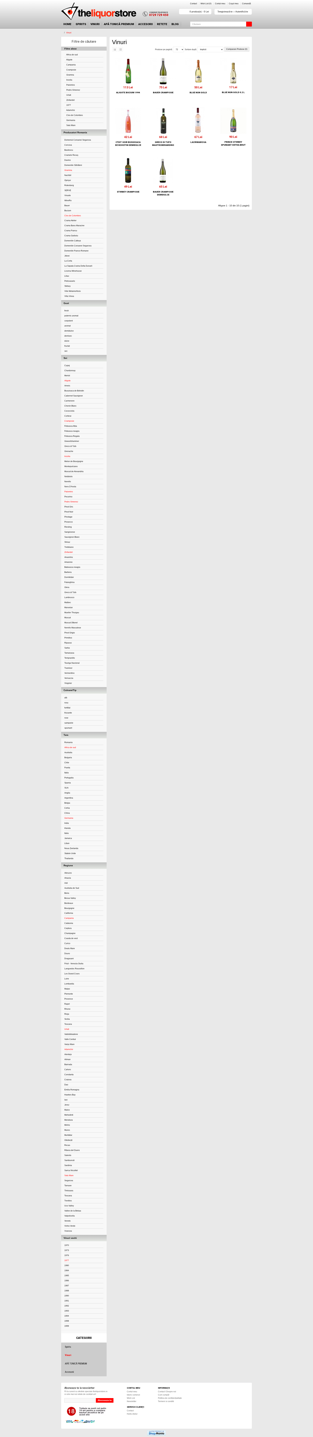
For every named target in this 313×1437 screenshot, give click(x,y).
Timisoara (68, 1190)
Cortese (67, 416)
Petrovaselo (69, 281)
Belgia (67, 803)
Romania (68, 742)
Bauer (67, 205)
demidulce (69, 331)
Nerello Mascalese (72, 628)
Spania (67, 783)
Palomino (70, 85)
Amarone (68, 562)
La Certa (68, 261)
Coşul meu (233, 3)
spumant (68, 728)
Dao (66, 1085)
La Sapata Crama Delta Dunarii (78, 266)
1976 (66, 1255)
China (67, 813)
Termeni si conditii (166, 1401)
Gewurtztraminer (71, 441)
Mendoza (68, 1120)
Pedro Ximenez (73, 90)
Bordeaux (68, 903)
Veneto (67, 1221)
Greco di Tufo (70, 446)
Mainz (67, 1110)
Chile (66, 762)
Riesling (68, 527)
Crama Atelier (70, 220)
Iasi (65, 1100)
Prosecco (68, 522)
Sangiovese (69, 532)
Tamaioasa (69, 653)
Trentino (68, 1201)
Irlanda (67, 828)
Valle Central (70, 1039)
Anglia (67, 793)
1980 (66, 1265)
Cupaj (67, 365)
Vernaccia (68, 678)
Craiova (67, 1079)
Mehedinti (68, 1115)
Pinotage (68, 517)
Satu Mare (70, 125)
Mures (67, 1130)
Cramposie (71, 70)
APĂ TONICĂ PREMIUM (119, 24)
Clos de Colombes (74, 115)
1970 (66, 1245)
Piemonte (68, 994)
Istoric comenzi (133, 1395)
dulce (66, 341)
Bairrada (68, 1064)
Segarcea (68, 1180)
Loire (66, 979)
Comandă (246, 3)
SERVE (67, 190)
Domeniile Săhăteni (73, 165)
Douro (67, 953)
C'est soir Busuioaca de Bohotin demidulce (128, 143)
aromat (67, 326)
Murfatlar (68, 1135)
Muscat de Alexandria (73, 471)
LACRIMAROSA (198, 142)
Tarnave (68, 1185)
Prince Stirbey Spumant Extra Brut (233, 143)
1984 (66, 1270)
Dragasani (69, 958)
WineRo (68, 200)
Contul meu (220, 3)
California (68, 913)
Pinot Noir (68, 512)
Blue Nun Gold (198, 92)
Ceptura (68, 928)
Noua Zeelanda (71, 848)
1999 (66, 1326)
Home (67, 24)
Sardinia (68, 1165)
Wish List (131, 1398)
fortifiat (67, 708)
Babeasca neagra (72, 567)
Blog (175, 24)
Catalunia (68, 923)
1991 (66, 1301)
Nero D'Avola (70, 486)
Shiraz (67, 542)
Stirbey (67, 286)
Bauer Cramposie (163, 92)
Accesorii (145, 24)
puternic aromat (71, 316)
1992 (66, 1306)
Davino (67, 160)
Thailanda (68, 858)
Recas (67, 1145)
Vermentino (69, 673)
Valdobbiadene (71, 1034)
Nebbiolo (68, 476)
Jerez (66, 1105)
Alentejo (68, 1054)
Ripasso (68, 643)
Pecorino (68, 497)
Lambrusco (69, 597)
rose (66, 718)
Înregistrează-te (225, 11)
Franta (67, 768)
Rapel (67, 1004)
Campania (71, 65)
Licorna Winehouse (73, 271)
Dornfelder (69, 577)
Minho (67, 1125)
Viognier (68, 683)
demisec (68, 336)
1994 (66, 1316)
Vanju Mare (69, 1044)
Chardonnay (69, 370)
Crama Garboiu (71, 236)
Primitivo (68, 638)
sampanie (68, 723)
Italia (66, 773)
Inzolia (69, 80)
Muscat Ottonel (71, 623)
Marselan (68, 607)
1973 (66, 1250)
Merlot (67, 375)
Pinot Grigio (69, 633)
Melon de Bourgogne (73, 461)
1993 (66, 1311)
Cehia (67, 808)
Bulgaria (68, 757)
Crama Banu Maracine (74, 225)
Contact (193, 3)
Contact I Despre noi (167, 1392)
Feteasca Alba (70, 426)
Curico (67, 943)
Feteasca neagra (71, 431)
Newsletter (131, 1401)
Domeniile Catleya (72, 241)
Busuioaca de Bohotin (74, 391)
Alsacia (67, 878)
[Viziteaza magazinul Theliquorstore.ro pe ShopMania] (156, 1432)
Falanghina (69, 582)
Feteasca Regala (72, 436)
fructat (67, 346)
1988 (66, 1291)
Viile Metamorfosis (72, 291)
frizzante (68, 713)
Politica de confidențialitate (170, 1398)
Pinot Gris (68, 507)
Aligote (69, 60)
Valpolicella (69, 1216)
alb (65, 698)
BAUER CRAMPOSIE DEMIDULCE (163, 193)
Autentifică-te (241, 11)
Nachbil (67, 175)
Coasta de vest (71, 938)
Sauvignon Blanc (72, 537)
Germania (70, 120)
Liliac (66, 276)
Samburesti (69, 1160)
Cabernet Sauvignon (73, 396)
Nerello (67, 481)
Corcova (68, 145)
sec (65, 351)
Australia (68, 752)
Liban (66, 843)
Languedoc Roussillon (74, 968)
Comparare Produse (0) (236, 49)
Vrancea (68, 1231)
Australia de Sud (71, 888)
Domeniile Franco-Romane (76, 251)
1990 (66, 1296)
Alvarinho (68, 557)
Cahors (67, 1069)
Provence (68, 999)
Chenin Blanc (70, 406)
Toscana (68, 1024)
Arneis (67, 386)
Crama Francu (70, 230)
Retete (162, 24)
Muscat (67, 617)
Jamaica (68, 838)
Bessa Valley (70, 898)
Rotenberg (69, 185)
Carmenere (69, 401)
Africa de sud (72, 55)
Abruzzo (68, 873)
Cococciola (69, 411)
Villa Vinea (69, 296)
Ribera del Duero (72, 1150)
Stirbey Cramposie (128, 192)
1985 (66, 1275)
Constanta (69, 1074)
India (66, 823)
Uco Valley (69, 1206)
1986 (66, 1280)
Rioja (66, 1014)
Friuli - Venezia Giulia (73, 963)
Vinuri (95, 24)
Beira (66, 893)
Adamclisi (70, 110)
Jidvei (67, 256)
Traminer (68, 668)
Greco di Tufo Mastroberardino (163, 143)
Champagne (69, 933)
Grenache (68, 451)
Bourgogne (69, 908)
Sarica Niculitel (71, 1170)
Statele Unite (70, 853)
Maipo (67, 989)
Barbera (68, 572)
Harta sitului (132, 1414)
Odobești (68, 1140)
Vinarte (67, 195)
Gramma (70, 75)
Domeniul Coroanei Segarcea (77, 140)
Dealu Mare (69, 948)
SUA (66, 788)
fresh (66, 311)
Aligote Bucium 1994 (128, 92)
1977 (68, 105)
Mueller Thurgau (71, 612)
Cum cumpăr (163, 1395)
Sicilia (67, 1019)
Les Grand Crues (72, 974)
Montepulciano (71, 466)
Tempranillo (69, 658)
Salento (67, 1155)
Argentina (68, 798)
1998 (66, 1321)
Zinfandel (70, 100)
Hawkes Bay (69, 1095)
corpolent (68, 321)
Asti (66, 883)
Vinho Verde (69, 1226)
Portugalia (69, 778)
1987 (66, 1286)
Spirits (81, 24)
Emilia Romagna (71, 1090)
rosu (66, 703)
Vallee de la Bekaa (72, 1211)
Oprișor (67, 180)
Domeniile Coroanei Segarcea (77, 246)
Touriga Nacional (72, 663)
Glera (66, 587)
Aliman (67, 1059)
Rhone (67, 1009)
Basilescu (68, 150)
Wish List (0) (206, 3)
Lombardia (69, 984)
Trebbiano (69, 547)
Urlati (68, 95)
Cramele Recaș (71, 155)
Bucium (67, 210)
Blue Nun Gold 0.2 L (233, 92)
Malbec (67, 602)
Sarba (67, 648)
